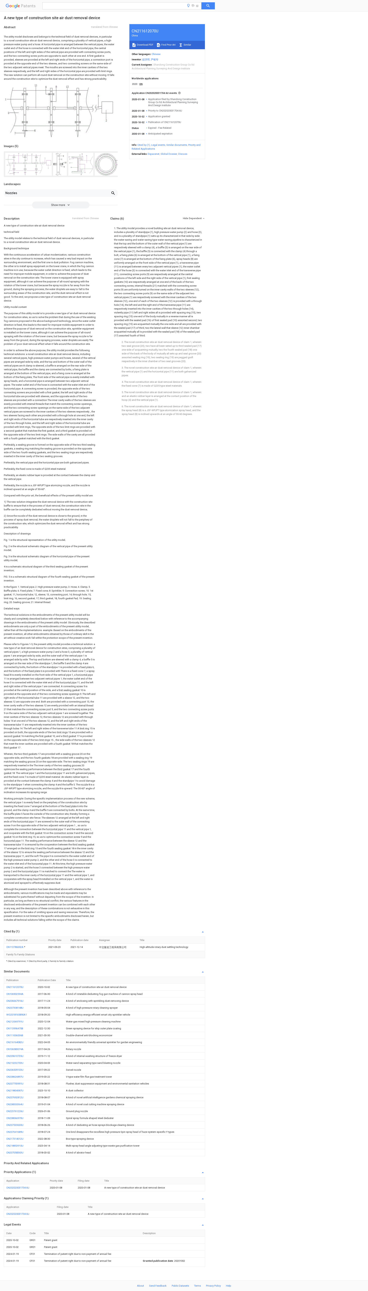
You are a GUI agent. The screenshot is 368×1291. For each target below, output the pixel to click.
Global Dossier (169, 153)
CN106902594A (14, 994)
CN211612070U (14, 987)
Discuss (182, 153)
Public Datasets (180, 1285)
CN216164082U (14, 1042)
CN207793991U (14, 1083)
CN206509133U (14, 1069)
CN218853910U (14, 1145)
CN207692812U (14, 1097)
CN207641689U (14, 1131)
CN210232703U (14, 1062)
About (140, 1285)
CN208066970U (14, 1118)
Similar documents (176, 144)
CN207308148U (14, 1007)
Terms (197, 1285)
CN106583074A (14, 1049)
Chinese (156, 54)
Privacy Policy (213, 1285)
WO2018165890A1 (16, 1014)
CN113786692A (15, 947)
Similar (187, 44)
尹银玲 (154, 59)
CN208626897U (14, 1076)
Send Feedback (158, 1285)
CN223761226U (14, 1111)
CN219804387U (14, 1090)
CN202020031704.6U (17, 1187)
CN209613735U (14, 1056)
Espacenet (153, 153)
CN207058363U (14, 1152)
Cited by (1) (143, 144)
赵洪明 (146, 59)
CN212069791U (14, 1021)
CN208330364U (14, 1104)
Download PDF (144, 44)
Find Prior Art (168, 44)
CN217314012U (14, 1138)
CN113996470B (14, 1028)
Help (228, 1285)
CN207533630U (14, 1125)
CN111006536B (14, 1035)
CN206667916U (14, 1000)
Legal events (158, 144)
